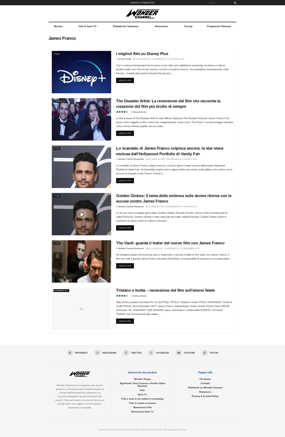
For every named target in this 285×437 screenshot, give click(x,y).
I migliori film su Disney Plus (142, 53)
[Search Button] (234, 2)
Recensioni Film (142, 407)
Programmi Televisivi (219, 26)
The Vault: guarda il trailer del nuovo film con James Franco (170, 243)
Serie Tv (142, 394)
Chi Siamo (205, 379)
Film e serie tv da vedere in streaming (142, 398)
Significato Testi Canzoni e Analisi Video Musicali (142, 384)
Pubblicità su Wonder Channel (205, 387)
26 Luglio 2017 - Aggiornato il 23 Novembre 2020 (174, 248)
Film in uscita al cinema (142, 403)
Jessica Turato (124, 59)
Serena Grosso (139, 296)
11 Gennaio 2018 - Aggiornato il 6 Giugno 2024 (172, 206)
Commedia (60, 101)
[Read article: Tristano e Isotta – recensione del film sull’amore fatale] (81, 309)
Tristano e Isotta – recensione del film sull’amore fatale (165, 290)
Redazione (205, 392)
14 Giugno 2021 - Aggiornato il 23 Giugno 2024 (159, 59)
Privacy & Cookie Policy (205, 396)
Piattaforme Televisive (125, 26)
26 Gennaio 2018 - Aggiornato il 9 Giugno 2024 (172, 159)
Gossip (188, 26)
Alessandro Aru (139, 112)
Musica (58, 26)
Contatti (205, 383)
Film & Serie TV (87, 26)
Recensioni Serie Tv (142, 411)
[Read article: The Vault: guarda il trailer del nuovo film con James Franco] (81, 261)
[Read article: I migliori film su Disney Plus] (81, 72)
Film (56, 54)
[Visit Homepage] (142, 13)
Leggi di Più (126, 80)
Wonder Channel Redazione (131, 159)
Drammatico (61, 290)
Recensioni (161, 26)
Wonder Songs (142, 379)
